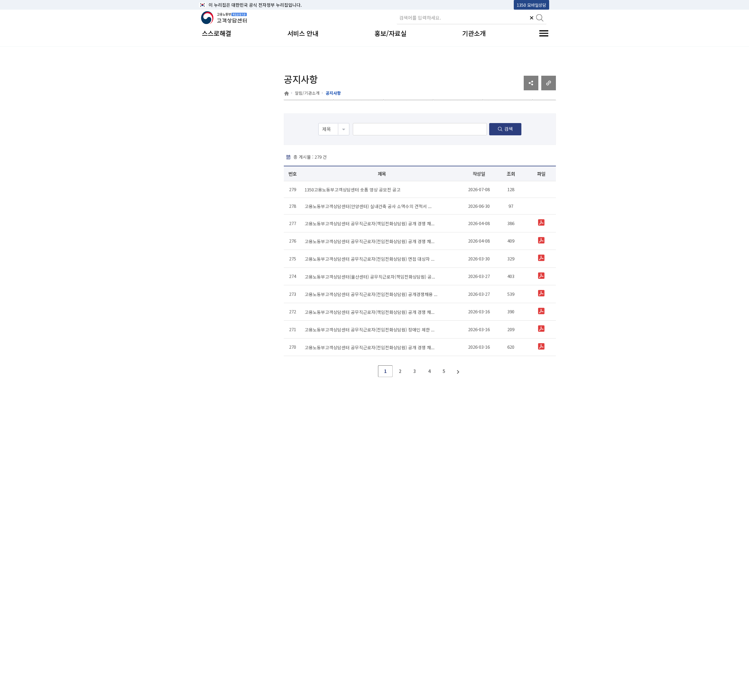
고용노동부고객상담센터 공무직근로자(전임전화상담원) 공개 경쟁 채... (369, 241)
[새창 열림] (531, 88)
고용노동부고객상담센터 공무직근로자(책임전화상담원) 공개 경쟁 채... (369, 223)
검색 (508, 128)
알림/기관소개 (307, 93)
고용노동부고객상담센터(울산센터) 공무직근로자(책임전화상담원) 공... (370, 276)
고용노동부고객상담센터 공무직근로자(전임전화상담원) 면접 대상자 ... (369, 259)
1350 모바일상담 (531, 5)
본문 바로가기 (214, 5)
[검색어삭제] (532, 18)
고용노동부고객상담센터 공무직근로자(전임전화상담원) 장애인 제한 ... (369, 329)
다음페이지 (458, 371)
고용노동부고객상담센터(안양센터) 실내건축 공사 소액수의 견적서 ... (368, 206)
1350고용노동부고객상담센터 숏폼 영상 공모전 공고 (353, 189)
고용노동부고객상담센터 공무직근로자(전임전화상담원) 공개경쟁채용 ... (371, 294)
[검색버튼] (539, 18)
